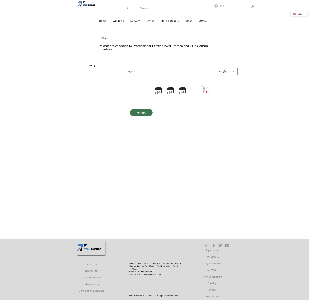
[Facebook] (213, 245)
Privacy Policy (91, 284)
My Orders (213, 257)
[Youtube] (226, 245)
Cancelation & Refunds (91, 290)
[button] (252, 6)
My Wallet (212, 270)
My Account (213, 250)
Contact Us (91, 271)
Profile (212, 290)
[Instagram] (207, 245)
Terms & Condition (91, 277)
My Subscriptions (213, 276)
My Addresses (213, 263)
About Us (91, 264)
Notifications (213, 296)
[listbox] (227, 71)
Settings (213, 283)
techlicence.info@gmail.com (150, 274)
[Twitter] (220, 245)
